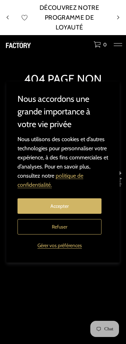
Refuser (59, 227)
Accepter (59, 206)
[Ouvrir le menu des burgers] (118, 44)
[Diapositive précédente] (7, 17)
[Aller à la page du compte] (86, 46)
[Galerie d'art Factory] (18, 44)
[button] (100, 44)
